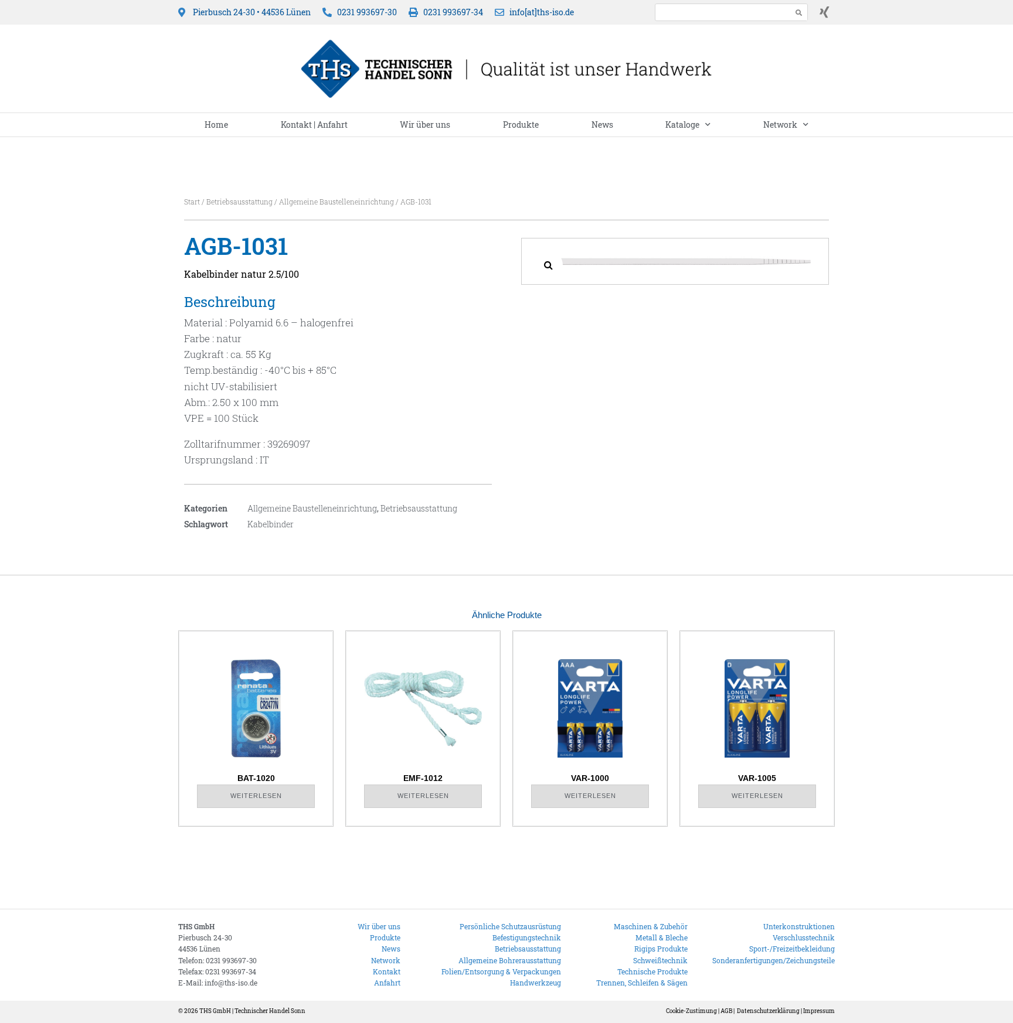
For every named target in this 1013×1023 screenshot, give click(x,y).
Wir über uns (425, 124)
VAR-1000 (590, 778)
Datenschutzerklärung (768, 1011)
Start (192, 201)
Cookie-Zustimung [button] (691, 1011)
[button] (548, 264)
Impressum (819, 1011)
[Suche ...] (720, 12)
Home (216, 124)
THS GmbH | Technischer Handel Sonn (252, 1011)
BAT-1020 (256, 778)
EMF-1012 (423, 778)
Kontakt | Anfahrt (314, 124)
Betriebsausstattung (239, 201)
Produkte (521, 124)
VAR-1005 (757, 778)
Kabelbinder (270, 524)
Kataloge (682, 124)
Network (780, 124)
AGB (726, 1011)
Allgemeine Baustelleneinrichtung (336, 201)
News (602, 124)
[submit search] (799, 13)
